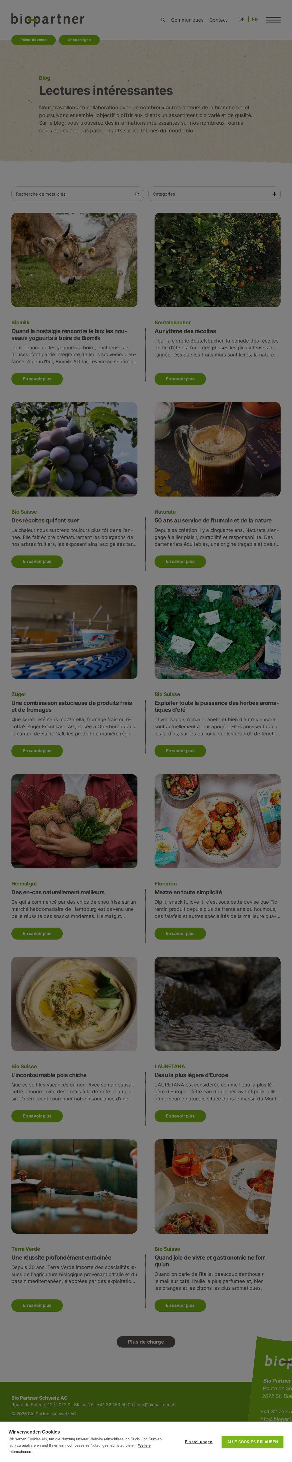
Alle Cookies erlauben (252, 1442)
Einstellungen (199, 1442)
